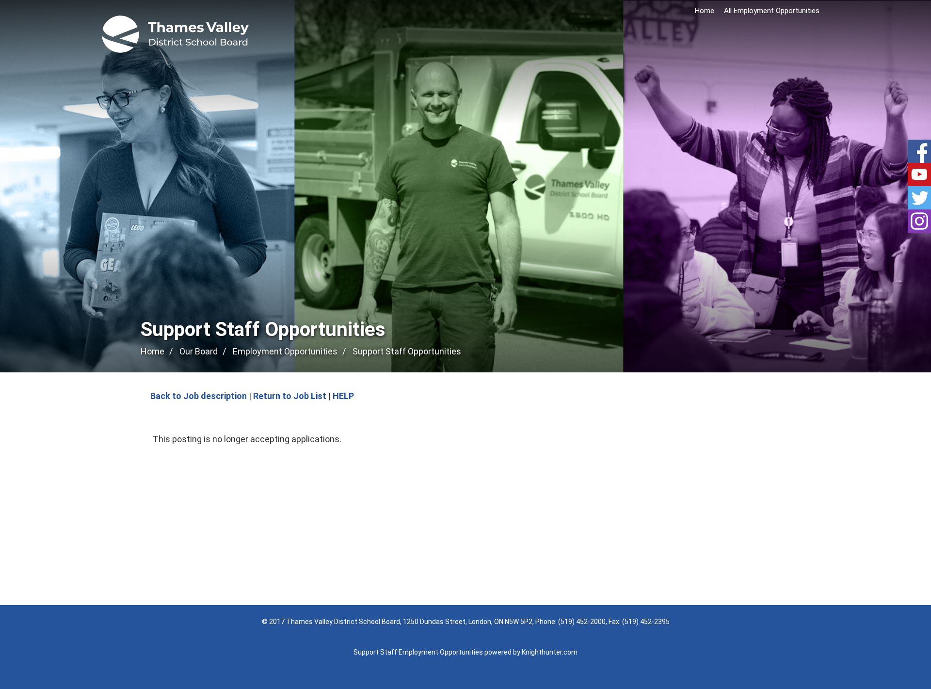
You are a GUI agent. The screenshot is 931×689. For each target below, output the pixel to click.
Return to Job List (289, 396)
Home (704, 10)
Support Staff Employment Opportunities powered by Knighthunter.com (465, 652)
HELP (343, 396)
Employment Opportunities (285, 351)
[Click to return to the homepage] (175, 34)
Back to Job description (198, 396)
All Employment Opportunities (771, 10)
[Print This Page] (786, 352)
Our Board (198, 351)
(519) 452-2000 (582, 621)
